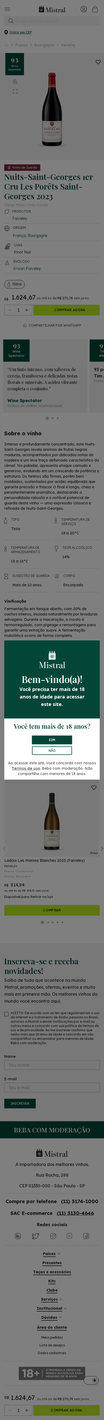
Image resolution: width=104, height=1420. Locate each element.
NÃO (52, 751)
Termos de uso (26, 768)
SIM (52, 740)
